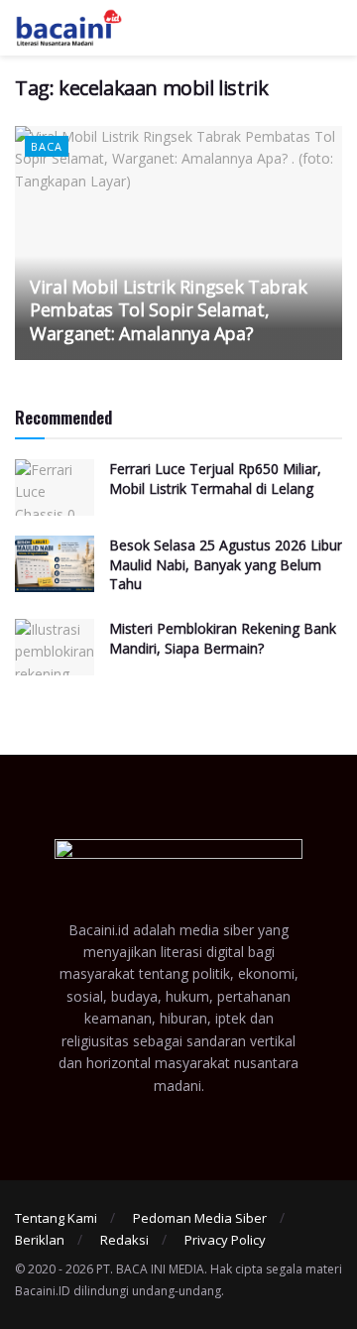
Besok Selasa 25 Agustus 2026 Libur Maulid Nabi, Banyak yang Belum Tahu (225, 564)
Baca (46, 146)
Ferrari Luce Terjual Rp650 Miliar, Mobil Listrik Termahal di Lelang (215, 478)
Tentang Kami (56, 1218)
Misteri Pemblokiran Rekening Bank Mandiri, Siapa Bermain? (222, 638)
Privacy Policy (225, 1240)
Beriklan (39, 1240)
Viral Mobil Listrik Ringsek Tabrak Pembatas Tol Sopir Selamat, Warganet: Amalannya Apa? (168, 310)
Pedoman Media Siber (200, 1218)
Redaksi (124, 1240)
